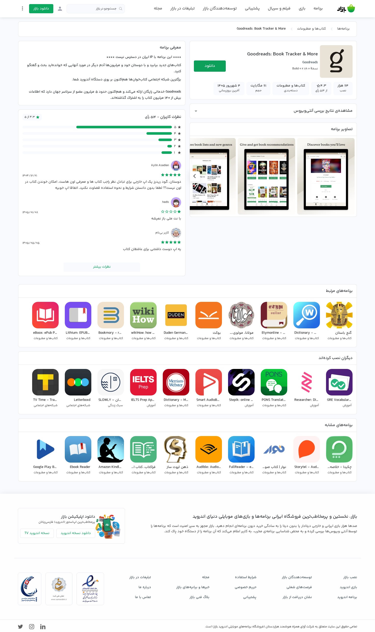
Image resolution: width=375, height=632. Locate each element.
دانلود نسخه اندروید (76, 533)
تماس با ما (143, 597)
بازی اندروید (348, 587)
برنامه (318, 9)
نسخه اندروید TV (36, 533)
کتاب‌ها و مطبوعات (311, 29)
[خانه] (346, 8)
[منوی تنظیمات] (22, 8)
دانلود (210, 66)
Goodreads (310, 62)
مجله (158, 8)
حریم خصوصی (245, 587)
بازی (302, 9)
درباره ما (145, 587)
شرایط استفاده (245, 577)
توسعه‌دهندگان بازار (220, 8)
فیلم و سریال (279, 8)
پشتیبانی (252, 8)
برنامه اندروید (347, 597)
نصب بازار (350, 577)
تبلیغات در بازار (182, 8)
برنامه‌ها (343, 29)
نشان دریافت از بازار (297, 597)
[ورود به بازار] (60, 8)
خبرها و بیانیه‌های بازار (192, 587)
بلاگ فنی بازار (199, 597)
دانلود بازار (41, 8)
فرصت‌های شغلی (299, 587)
